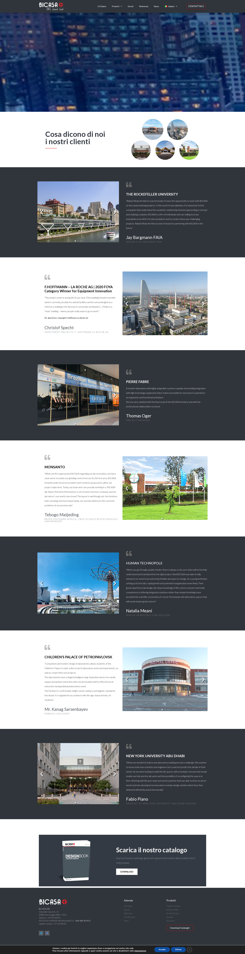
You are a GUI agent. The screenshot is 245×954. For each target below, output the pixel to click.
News (156, 6)
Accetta (162, 949)
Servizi (130, 6)
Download (126, 871)
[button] (42, 212)
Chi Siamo (102, 6)
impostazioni (140, 951)
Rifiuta (178, 949)
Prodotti (115, 6)
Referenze (143, 6)
